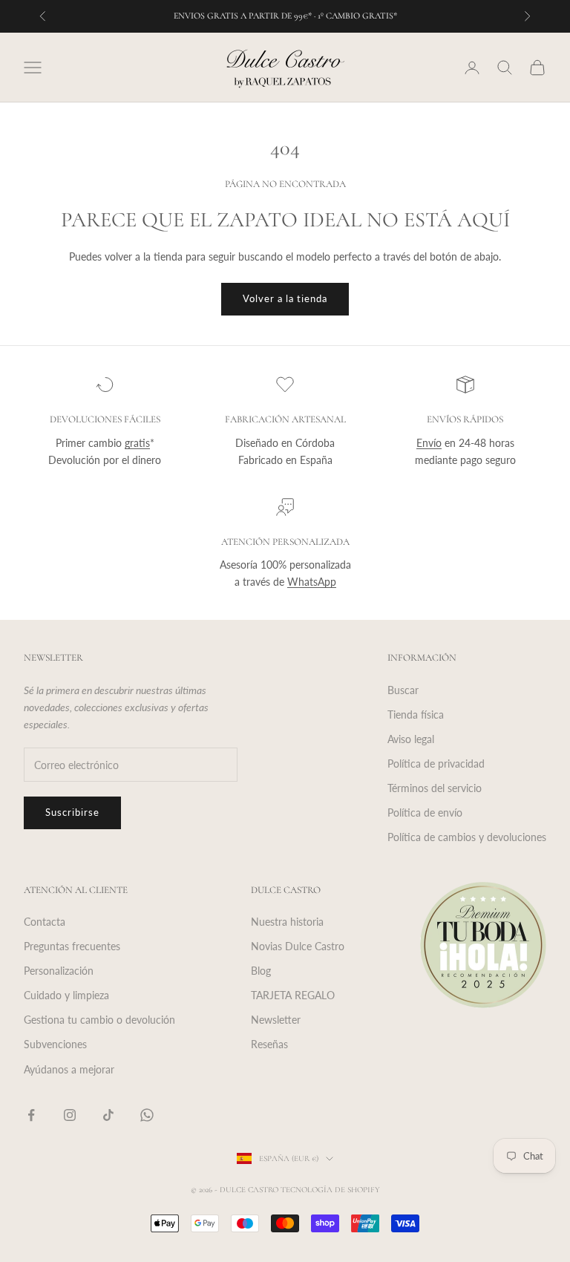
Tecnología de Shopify (330, 1189)
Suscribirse (72, 812)
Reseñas (269, 1044)
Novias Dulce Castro (297, 946)
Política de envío (424, 812)
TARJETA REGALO (293, 995)
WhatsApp (311, 581)
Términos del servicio (434, 788)
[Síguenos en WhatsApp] (147, 1115)
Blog (261, 970)
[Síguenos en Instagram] (69, 1115)
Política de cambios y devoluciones (466, 837)
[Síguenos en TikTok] (108, 1115)
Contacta (44, 921)
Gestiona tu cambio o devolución (99, 1019)
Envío (429, 443)
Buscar (403, 690)
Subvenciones (55, 1044)
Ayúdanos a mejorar (69, 1069)
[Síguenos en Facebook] (31, 1115)
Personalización (59, 970)
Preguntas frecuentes (72, 946)
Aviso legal (410, 739)
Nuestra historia (287, 921)
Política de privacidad (436, 763)
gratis (137, 443)
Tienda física (415, 714)
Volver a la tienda (285, 298)
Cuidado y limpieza (66, 995)
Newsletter (276, 1019)
